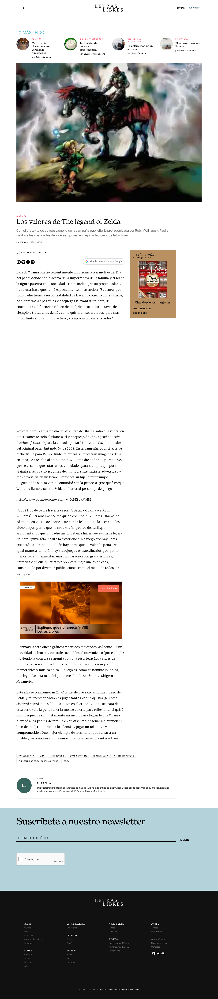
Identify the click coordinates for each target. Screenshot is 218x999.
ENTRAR (181, 8)
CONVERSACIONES (76, 924)
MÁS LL (155, 924)
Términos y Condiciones (108, 989)
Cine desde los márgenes (153, 302)
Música (27, 962)
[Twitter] (23, 262)
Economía (28, 935)
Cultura (27, 927)
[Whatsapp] (33, 262)
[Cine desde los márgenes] (153, 281)
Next (171, 284)
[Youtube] (163, 953)
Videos (112, 927)
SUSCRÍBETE (195, 8)
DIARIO (28, 924)
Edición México (142, 308)
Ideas (69, 958)
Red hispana (134, 39)
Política (36, 39)
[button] (18, 8)
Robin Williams (101, 756)
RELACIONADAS (60, 802)
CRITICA (28, 951)
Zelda (67, 761)
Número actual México (119, 943)
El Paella (44, 783)
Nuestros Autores (159, 943)
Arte (26, 966)
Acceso (154, 927)
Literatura (181, 39)
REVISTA (113, 939)
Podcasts (113, 931)
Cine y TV (21, 216)
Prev (133, 284)
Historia (70, 954)
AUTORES (152, 802)
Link (42, 756)
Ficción (70, 943)
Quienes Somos (158, 939)
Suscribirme (156, 931)
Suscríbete (140, 312)
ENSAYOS (71, 951)
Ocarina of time (78, 756)
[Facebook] (19, 262)
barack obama (26, 756)
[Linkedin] (28, 262)
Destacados (114, 950)
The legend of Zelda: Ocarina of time (38, 761)
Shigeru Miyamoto (124, 756)
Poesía (70, 939)
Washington (135, 41)
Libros (27, 958)
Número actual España (119, 947)
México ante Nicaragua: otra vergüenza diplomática (41, 48)
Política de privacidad (129, 989)
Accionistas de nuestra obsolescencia (88, 46)
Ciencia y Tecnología (92, 39)
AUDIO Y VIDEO (116, 924)
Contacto (155, 947)
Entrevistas (72, 927)
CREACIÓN (72, 935)
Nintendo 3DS (57, 756)
